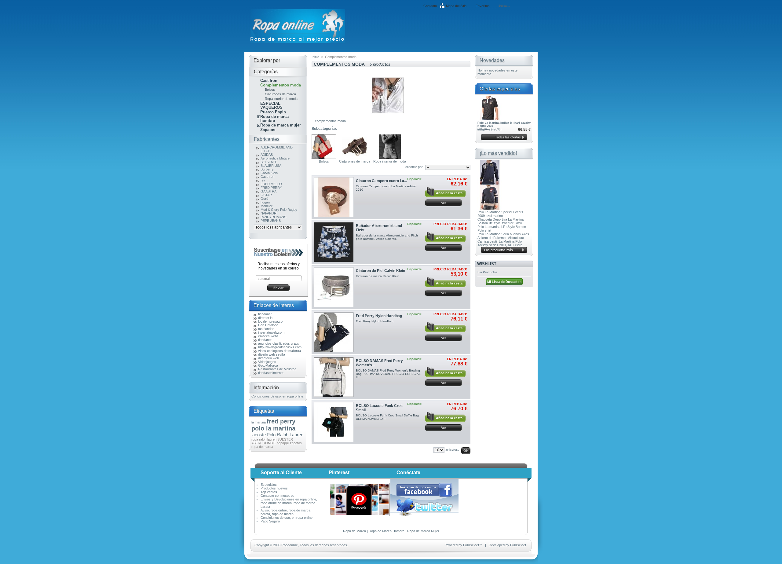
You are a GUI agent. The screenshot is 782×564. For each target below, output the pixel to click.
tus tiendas (266, 329)
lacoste (258, 434)
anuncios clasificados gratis (278, 343)
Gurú (264, 198)
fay (263, 180)
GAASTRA (268, 191)
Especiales (269, 484)
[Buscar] (530, 6)
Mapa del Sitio (456, 6)
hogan (265, 202)
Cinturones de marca (280, 94)
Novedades (492, 60)
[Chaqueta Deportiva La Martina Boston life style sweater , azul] (489, 208)
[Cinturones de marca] (354, 157)
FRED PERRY (271, 187)
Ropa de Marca (354, 531)
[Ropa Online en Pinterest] (359, 515)
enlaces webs (268, 336)
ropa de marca (262, 447)
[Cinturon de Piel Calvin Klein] (334, 287)
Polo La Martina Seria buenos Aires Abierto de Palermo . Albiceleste (503, 236)
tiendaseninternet (270, 373)
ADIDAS (267, 154)
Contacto (430, 6)
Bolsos (270, 89)
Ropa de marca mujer (280, 125)
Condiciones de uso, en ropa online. (277, 396)
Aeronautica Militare (275, 158)
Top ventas (269, 492)
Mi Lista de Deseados (504, 282)
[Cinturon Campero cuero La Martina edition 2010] (334, 197)
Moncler (266, 206)
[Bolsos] (324, 157)
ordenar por (414, 167)
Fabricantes (267, 139)
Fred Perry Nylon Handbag (379, 316)
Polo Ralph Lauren (285, 434)
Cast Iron (268, 80)
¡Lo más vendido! (498, 153)
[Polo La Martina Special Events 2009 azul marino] (489, 183)
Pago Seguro (270, 521)
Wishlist (486, 264)
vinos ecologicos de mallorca (279, 351)
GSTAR (266, 195)
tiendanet (265, 314)
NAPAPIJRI (269, 213)
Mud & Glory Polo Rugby (279, 209)
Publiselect (471, 545)
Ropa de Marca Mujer (423, 531)
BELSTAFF (269, 162)
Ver (443, 203)
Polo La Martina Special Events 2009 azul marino (500, 214)
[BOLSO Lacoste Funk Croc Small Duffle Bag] (334, 422)
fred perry (281, 421)
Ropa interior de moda (281, 99)
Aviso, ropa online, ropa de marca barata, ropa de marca (285, 512)
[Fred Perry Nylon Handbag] (334, 332)
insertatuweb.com (271, 332)
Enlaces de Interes (274, 305)
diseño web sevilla (271, 354)
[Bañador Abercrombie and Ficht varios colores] (334, 242)
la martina (258, 422)
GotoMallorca (268, 365)
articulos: (452, 449)
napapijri (283, 443)
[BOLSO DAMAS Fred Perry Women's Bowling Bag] (334, 377)
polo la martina (273, 428)
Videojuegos (267, 362)
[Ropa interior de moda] (390, 157)
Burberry (267, 169)
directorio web (268, 358)
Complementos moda (280, 85)
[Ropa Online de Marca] (297, 41)
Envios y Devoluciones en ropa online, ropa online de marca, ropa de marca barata (289, 502)
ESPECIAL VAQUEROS (271, 105)
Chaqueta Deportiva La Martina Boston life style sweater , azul (500, 221)
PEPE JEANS (271, 220)
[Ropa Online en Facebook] (424, 496)
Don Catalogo (268, 325)
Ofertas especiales (500, 88)
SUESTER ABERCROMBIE (272, 441)
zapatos (296, 443)
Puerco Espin (273, 112)
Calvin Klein (269, 173)
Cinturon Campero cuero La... (381, 181)
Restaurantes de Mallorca (277, 369)
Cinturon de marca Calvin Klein (377, 276)
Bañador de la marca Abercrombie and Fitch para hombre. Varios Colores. (387, 237)
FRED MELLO (271, 184)
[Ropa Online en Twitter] (424, 515)
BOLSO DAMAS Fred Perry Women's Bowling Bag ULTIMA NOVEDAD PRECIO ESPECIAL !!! (388, 374)
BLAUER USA (271, 165)
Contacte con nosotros (277, 495)
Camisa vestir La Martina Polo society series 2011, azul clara (499, 243)
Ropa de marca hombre (274, 118)
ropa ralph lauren (263, 439)
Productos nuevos (274, 488)
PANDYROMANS (273, 217)
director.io (265, 318)
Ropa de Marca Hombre (386, 531)
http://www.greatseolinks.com (279, 347)
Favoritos (483, 6)
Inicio (315, 57)
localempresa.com (271, 321)
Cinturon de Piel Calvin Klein (380, 271)
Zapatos (267, 129)
